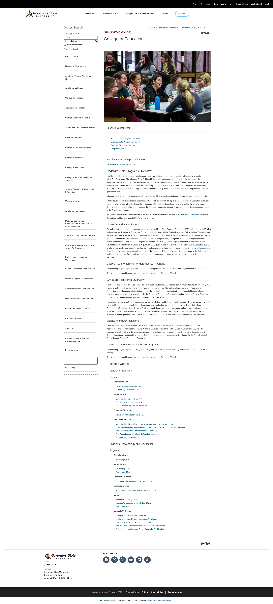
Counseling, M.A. (123, 469)
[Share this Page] (204, 33)
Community (206, 4)
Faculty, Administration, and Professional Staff (77, 339)
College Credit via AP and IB (78, 118)
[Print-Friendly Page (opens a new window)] (207, 33)
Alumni (195, 4)
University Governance (75, 66)
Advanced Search (71, 49)
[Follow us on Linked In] (139, 559)
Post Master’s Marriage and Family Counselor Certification (140, 529)
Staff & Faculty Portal (260, 4)
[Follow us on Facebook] (106, 559)
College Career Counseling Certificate (131, 515)
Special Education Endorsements (129, 438)
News (215, 4)
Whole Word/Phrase (74, 45)
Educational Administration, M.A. (129, 402)
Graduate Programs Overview (123, 145)
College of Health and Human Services (78, 179)
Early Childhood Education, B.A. (129, 386)
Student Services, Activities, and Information (79, 190)
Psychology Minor (123, 506)
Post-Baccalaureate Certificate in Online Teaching (136, 431)
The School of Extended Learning (80, 235)
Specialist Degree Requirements (79, 288)
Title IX (145, 592)
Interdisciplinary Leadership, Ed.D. (130, 415)
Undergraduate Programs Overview (125, 142)
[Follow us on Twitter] (114, 559)
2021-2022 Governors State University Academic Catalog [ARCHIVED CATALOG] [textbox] (178, 27)
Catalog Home (71, 56)
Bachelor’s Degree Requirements (80, 269)
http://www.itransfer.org (143, 218)
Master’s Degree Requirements (79, 279)
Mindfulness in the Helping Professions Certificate (136, 519)
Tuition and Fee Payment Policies (80, 128)
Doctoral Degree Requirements (79, 298)
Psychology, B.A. (123, 460)
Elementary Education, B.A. (127, 390)
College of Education (74, 167)
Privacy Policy (132, 592)
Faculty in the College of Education (125, 138)
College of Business (74, 157)
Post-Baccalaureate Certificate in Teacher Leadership (137, 434)
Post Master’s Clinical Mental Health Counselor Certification (140, 526)
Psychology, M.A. (123, 472)
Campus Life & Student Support (140, 14)
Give (231, 4)
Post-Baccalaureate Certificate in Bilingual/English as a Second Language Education (150, 427)
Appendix (69, 328)
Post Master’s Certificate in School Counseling (135, 522)
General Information (74, 98)
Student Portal (242, 4)
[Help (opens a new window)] (209, 33)
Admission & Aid (110, 14)
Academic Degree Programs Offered (78, 77)
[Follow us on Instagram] (122, 559)
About (165, 14)
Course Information (74, 318)
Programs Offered (118, 149)
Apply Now (182, 13)
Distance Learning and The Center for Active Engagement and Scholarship (78, 224)
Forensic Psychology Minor (127, 499)
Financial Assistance (74, 138)
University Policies (73, 201)
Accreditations (175, 592)
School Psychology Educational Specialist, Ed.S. (136, 490)
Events (224, 4)
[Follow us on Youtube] (131, 559)
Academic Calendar (74, 88)
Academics (89, 14)
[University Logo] (39, 13)
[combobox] (177, 27)
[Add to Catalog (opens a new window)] (201, 33)
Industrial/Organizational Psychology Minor (133, 503)
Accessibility (157, 592)
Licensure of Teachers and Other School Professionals (80, 246)
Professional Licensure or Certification (76, 258)
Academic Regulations (75, 211)
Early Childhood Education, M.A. (129, 399)
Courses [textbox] (68, 37)
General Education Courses (77, 308)
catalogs (106, 600)
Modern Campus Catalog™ (161, 600)
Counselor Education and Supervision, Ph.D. (134, 481)
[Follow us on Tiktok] (147, 559)
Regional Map (71, 350)
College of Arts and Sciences (78, 148)
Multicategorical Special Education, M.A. (132, 406)
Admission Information (75, 108)
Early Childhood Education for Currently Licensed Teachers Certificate (144, 424)
